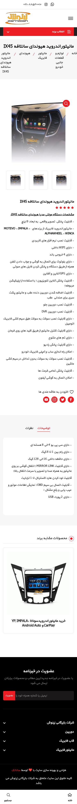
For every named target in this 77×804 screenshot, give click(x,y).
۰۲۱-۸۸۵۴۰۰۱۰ (32, 4)
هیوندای (24, 53)
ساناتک (15, 770)
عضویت (9, 695)
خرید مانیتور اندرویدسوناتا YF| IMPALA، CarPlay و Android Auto (38, 623)
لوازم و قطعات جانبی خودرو (59, 60)
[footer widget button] (38, 723)
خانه (74, 53)
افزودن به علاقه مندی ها (53, 392)
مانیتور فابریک (42, 55)
